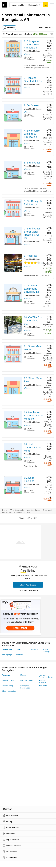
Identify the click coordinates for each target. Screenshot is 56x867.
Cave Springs (46, 650)
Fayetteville (7, 649)
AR (11, 510)
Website (27, 54)
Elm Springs (7, 655)
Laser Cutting (7, 686)
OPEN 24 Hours (40, 34)
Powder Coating (8, 680)
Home (4, 510)
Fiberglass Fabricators (25, 687)
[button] (52, 5)
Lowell (18, 649)
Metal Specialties (33, 510)
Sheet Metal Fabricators (33, 51)
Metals (23, 675)
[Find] (45, 4)
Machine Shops (26, 680)
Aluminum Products (43, 681)
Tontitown (34, 649)
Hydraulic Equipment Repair (46, 676)
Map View (11, 28)
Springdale (19, 510)
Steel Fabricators (9, 691)
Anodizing (6, 675)
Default (47, 27)
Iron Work (43, 686)
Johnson (19, 655)
